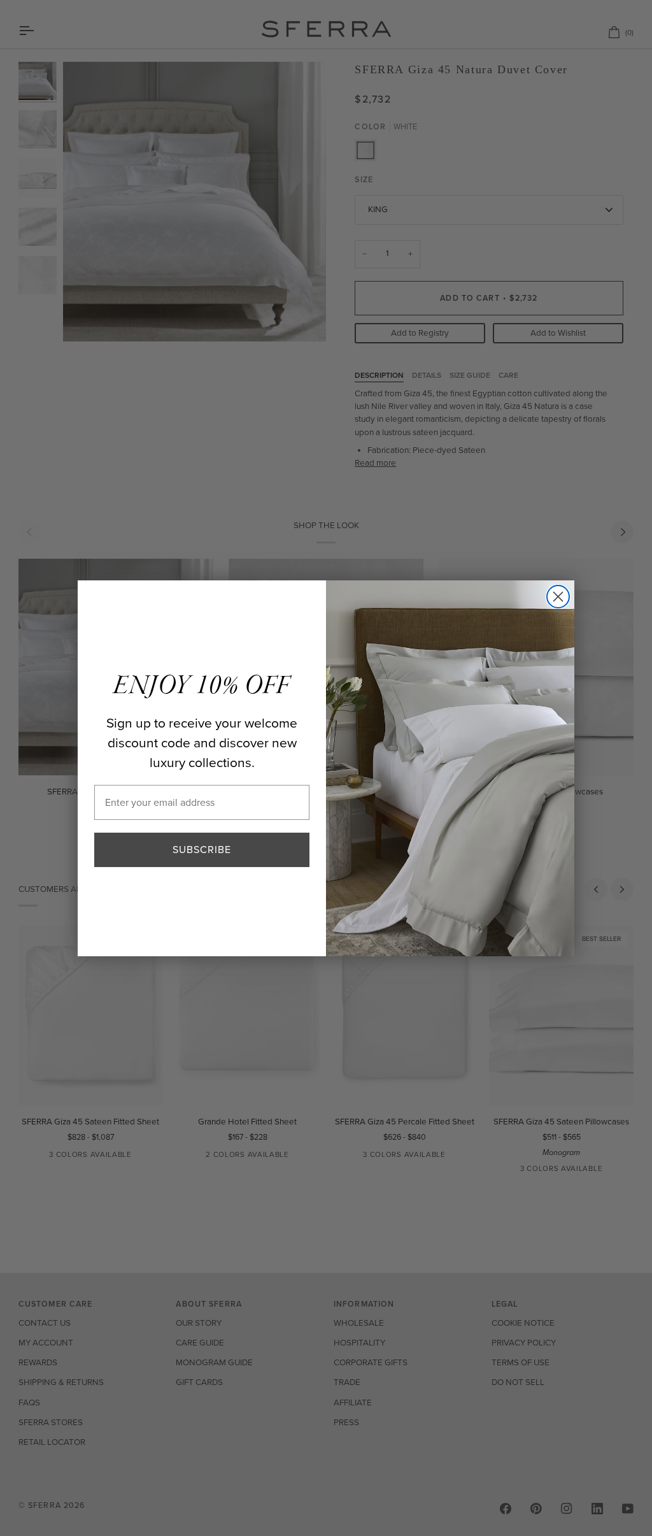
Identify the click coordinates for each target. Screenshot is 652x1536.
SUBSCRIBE (202, 849)
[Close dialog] (558, 596)
